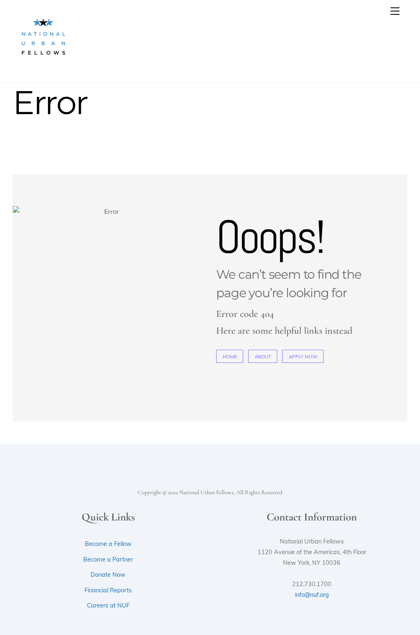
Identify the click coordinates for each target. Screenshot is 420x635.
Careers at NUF (108, 605)
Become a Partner (108, 559)
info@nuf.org (312, 594)
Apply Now (303, 356)
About (263, 356)
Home (230, 356)
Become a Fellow (108, 544)
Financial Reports (108, 590)
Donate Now (108, 574)
